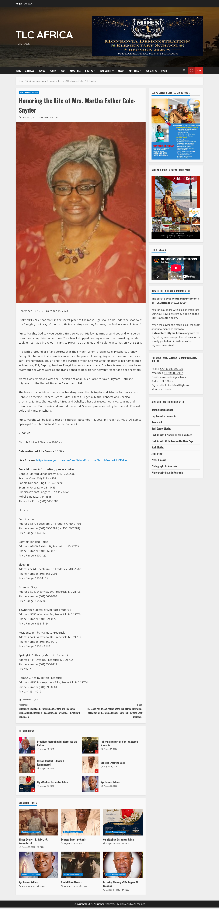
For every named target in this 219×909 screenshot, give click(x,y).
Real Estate (105, 70)
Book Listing (158, 447)
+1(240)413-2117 (173, 373)
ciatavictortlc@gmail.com (172, 377)
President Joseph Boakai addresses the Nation (27, 745)
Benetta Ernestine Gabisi (90, 764)
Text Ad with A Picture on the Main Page (172, 435)
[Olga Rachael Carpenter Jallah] (123, 822)
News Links (75, 70)
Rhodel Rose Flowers (71, 882)
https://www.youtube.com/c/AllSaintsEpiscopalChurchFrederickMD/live (81, 460)
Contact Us (151, 70)
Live (199, 70)
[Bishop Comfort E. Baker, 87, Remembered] (38, 822)
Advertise (134, 70)
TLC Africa (44, 35)
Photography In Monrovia (164, 466)
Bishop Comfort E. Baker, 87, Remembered (27, 764)
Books (42, 70)
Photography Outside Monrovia (167, 472)
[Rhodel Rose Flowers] (80, 865)
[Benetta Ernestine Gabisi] (80, 822)
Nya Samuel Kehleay (90, 784)
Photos (89, 70)
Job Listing (157, 453)
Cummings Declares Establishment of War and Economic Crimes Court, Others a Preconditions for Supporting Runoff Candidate (49, 711)
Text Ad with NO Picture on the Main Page (172, 441)
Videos (121, 70)
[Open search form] (184, 70)
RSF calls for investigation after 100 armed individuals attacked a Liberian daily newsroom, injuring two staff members (115, 711)
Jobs (63, 70)
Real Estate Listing (161, 428)
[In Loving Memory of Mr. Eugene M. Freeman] (123, 865)
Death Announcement (29, 92)
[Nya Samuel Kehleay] (38, 865)
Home (18, 70)
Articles (29, 70)
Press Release (159, 460)
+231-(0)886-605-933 (171, 369)
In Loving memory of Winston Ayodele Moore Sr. (90, 745)
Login (164, 70)
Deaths (52, 70)
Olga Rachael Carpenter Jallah (27, 784)
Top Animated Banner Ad (164, 416)
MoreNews (123, 904)
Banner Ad (157, 422)
